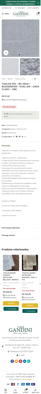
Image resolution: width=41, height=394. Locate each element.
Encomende (12, 309)
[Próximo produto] (38, 78)
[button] (4, 38)
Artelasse (6, 285)
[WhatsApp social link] (25, 136)
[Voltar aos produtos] (35, 78)
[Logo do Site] (21, 14)
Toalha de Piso (20, 79)
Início (4, 79)
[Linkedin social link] (22, 136)
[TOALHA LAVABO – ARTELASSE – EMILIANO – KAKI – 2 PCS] (30, 263)
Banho (10, 79)
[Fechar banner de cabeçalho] (38, 3)
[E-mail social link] (16, 136)
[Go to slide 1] (19, 54)
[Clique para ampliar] (6, 52)
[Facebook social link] (13, 136)
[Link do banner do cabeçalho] (20, 3)
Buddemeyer (11, 133)
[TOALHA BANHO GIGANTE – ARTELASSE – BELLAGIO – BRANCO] (11, 263)
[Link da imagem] (20, 330)
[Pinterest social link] (19, 136)
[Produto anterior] (32, 78)
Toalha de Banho (13, 283)
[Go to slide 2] (21, 54)
